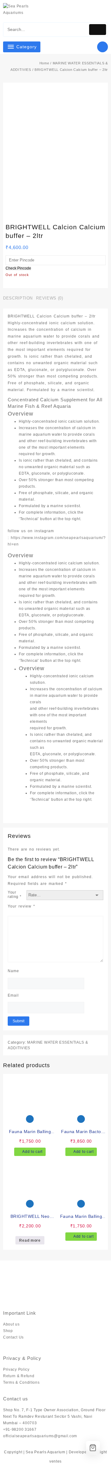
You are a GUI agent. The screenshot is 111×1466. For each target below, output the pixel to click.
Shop (8, 1331)
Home (44, 63)
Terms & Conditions (21, 1382)
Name (13, 971)
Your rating (15, 894)
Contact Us (13, 1337)
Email (13, 995)
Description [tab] (18, 298)
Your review (21, 906)
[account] (93, 12)
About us (11, 1324)
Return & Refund (19, 1376)
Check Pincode (18, 268)
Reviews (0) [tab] (49, 298)
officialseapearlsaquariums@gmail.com (40, 1436)
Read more (29, 1240)
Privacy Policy (16, 1369)
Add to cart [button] (32, 1151)
